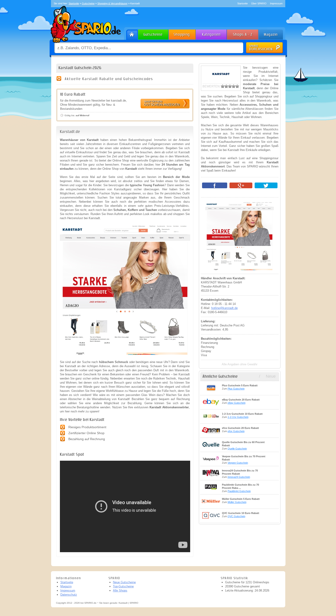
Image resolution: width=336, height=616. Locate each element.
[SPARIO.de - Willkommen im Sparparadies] (85, 44)
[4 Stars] (233, 86)
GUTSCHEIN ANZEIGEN (161, 103)
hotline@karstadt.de (224, 308)
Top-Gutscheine (123, 586)
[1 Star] (222, 86)
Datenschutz (68, 594)
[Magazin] (273, 33)
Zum (240, 387)
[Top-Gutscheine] (182, 33)
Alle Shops (120, 590)
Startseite (242, 3)
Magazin (66, 586)
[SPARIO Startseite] (131, 33)
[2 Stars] (226, 86)
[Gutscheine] (153, 33)
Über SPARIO (259, 3)
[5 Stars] (237, 86)
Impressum (276, 3)
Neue (271, 376)
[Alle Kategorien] (211, 33)
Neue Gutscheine (124, 582)
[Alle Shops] (243, 33)
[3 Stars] (230, 86)
